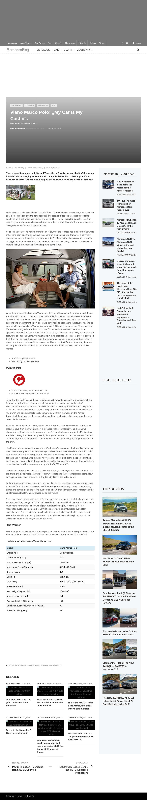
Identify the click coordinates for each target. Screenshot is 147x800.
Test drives (43, 105)
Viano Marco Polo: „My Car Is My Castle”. (43, 168)
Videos (93, 43)
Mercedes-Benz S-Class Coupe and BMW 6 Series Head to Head (80, 736)
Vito (53, 105)
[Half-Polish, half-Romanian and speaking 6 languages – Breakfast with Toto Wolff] (108, 311)
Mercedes (43, 50)
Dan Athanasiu (17, 128)
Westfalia (57, 665)
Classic (58, 43)
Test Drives (40, 43)
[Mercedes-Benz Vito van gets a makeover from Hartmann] (19, 691)
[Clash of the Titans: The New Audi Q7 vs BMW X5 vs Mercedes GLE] (119, 649)
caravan (30, 665)
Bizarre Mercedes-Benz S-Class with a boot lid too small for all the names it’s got (126, 267)
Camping (22, 665)
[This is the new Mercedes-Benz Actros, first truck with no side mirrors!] (81, 692)
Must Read (128, 174)
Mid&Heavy (83, 50)
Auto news (12, 43)
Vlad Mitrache (75, 718)
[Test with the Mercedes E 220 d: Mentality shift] (19, 723)
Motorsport (70, 43)
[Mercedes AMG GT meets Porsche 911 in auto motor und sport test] (50, 691)
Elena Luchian (75, 684)
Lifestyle (82, 43)
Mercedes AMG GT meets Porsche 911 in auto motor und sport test (50, 702)
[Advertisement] (73, 20)
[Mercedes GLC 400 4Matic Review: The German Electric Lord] (119, 544)
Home (8, 168)
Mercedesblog (13, 684)
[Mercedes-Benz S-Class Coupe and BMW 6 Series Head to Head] (81, 725)
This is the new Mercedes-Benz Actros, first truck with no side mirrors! (81, 705)
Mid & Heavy (16, 105)
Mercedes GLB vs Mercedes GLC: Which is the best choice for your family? (126, 245)
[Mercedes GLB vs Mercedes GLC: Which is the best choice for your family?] (108, 241)
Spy (50, 43)
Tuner (101, 43)
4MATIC (15, 665)
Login (138, 43)
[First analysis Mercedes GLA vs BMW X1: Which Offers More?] (119, 617)
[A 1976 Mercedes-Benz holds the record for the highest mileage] (108, 184)
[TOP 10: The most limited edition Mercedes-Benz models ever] (108, 203)
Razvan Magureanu (15, 718)
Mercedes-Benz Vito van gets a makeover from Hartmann (18, 702)
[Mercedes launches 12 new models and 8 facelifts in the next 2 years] (108, 222)
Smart (68, 50)
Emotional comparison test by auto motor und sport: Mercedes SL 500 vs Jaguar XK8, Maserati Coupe (50, 746)
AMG (56, 50)
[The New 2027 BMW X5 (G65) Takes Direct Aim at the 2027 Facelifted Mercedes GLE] (119, 684)
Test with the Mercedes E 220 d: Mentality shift (18, 731)
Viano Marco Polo (43, 665)
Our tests (29, 105)
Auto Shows (25, 43)
